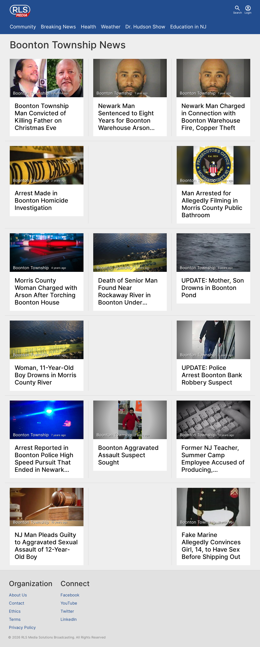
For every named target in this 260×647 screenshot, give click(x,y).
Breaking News (58, 27)
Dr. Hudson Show (145, 27)
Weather (110, 27)
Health (88, 27)
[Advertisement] (130, 176)
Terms (15, 619)
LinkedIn (69, 619)
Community (23, 27)
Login (248, 12)
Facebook (70, 595)
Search (237, 12)
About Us (18, 595)
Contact (16, 603)
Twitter (67, 611)
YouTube (69, 603)
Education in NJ (188, 27)
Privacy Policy (22, 627)
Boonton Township (31, 93)
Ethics (15, 611)
